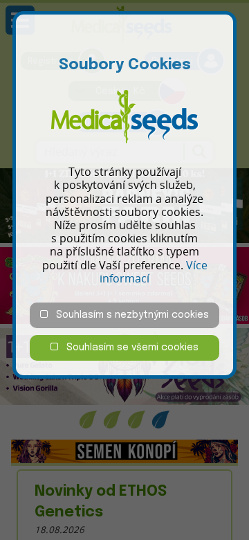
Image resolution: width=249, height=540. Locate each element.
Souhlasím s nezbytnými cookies (128, 315)
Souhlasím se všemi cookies (128, 347)
